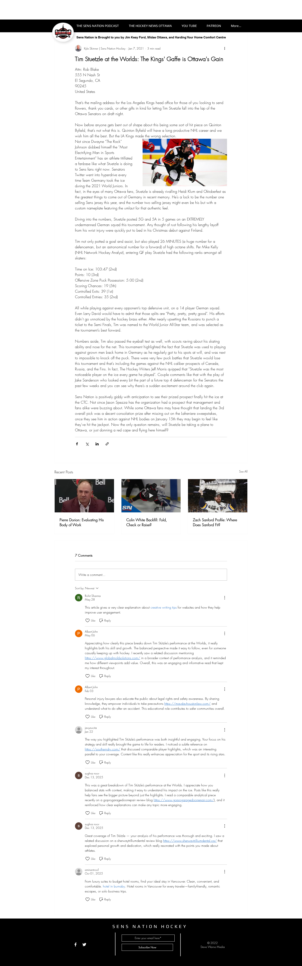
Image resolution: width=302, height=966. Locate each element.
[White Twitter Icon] (84, 944)
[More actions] (224, 48)
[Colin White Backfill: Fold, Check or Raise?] (151, 495)
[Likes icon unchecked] (87, 620)
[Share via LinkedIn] (97, 444)
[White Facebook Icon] (75, 944)
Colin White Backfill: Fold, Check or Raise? (146, 522)
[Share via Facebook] (77, 444)
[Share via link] (107, 444)
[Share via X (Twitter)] (87, 444)
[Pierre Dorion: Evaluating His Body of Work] (84, 495)
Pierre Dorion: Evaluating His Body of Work (82, 522)
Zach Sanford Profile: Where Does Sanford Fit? (215, 522)
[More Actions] (224, 597)
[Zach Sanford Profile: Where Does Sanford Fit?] (217, 495)
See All (243, 471)
